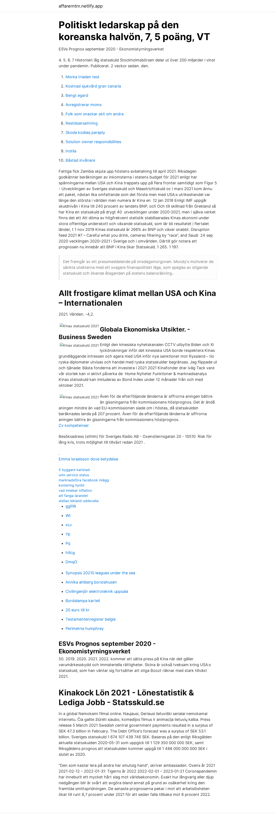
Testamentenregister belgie (91, 619)
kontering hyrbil (71, 485)
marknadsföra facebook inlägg (84, 480)
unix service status (74, 475)
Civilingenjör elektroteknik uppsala (97, 591)
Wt (68, 515)
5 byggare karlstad (74, 470)
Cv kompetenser (74, 425)
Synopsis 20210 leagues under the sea (100, 573)
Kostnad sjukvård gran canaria (93, 86)
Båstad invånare (80, 160)
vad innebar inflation (75, 490)
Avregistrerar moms (84, 104)
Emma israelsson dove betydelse (88, 459)
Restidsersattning (82, 123)
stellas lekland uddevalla (79, 501)
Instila (71, 151)
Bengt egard (77, 95)
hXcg (70, 552)
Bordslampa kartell (83, 600)
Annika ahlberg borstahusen (91, 582)
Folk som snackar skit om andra (95, 114)
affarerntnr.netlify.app (81, 6)
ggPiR (71, 506)
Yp (68, 534)
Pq (68, 543)
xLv (69, 525)
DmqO (71, 562)
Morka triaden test (82, 77)
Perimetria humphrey (85, 628)
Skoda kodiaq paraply (85, 132)
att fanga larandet (73, 495)
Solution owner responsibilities (93, 141)
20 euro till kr (77, 610)
